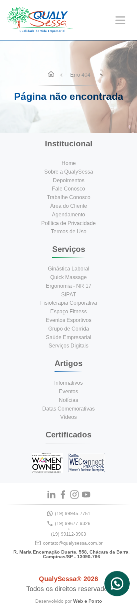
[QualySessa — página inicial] (40, 31)
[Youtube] (86, 494)
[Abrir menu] (120, 20)
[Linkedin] (51, 494)
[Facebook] (63, 494)
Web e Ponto (87, 601)
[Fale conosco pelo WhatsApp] (117, 585)
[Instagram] (74, 494)
